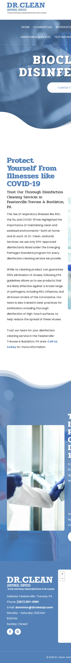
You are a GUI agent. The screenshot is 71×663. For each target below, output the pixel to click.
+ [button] (62, 574)
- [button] (62, 578)
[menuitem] (26, 27)
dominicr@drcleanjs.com (34, 607)
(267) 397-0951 (28, 602)
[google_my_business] (18, 632)
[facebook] (10, 632)
